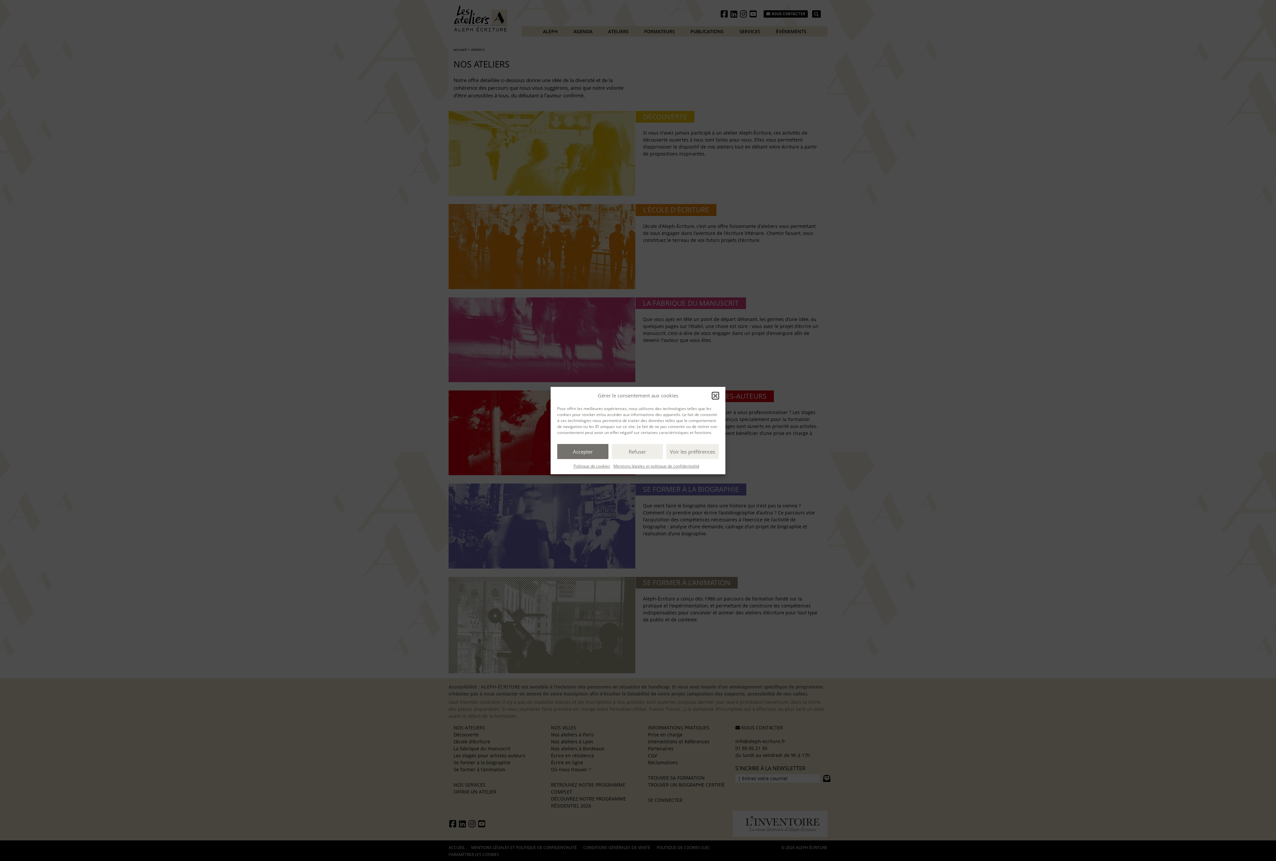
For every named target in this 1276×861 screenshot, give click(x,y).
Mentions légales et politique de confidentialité (656, 466)
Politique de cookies (592, 466)
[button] (715, 395)
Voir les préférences (692, 451)
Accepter (583, 451)
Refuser (637, 451)
